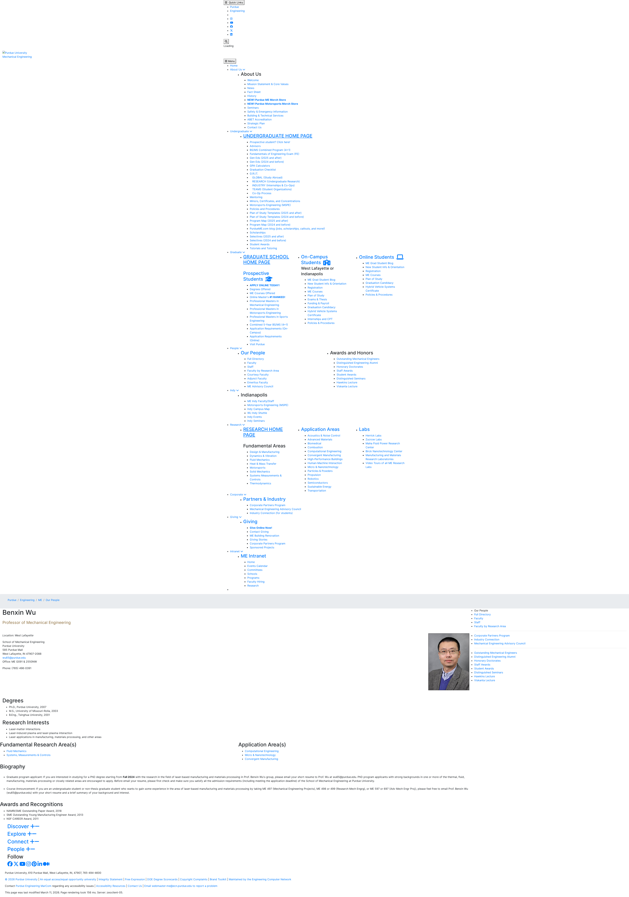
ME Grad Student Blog (321, 279)
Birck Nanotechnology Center (384, 451)
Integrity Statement (111, 879)
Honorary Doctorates (350, 366)
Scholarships (258, 232)
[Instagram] (231, 18)
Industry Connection (486, 639)
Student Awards (259, 244)
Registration (315, 287)
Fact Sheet (254, 92)
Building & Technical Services (265, 115)
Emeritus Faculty (257, 382)
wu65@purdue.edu (14, 657)
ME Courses (315, 291)
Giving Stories (258, 539)
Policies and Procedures (265, 209)
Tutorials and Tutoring (263, 248)
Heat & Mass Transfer (263, 463)
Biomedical (314, 443)
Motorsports (257, 467)
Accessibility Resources (110, 885)
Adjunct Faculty (257, 378)
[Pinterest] (34, 865)
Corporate (237, 494)
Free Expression (135, 879)
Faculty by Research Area (263, 370)
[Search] (226, 41)
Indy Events (254, 416)
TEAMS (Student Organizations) (271, 189)
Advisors (255, 146)
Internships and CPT (320, 319)
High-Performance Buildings (325, 459)
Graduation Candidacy (321, 307)
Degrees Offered (260, 289)
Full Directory (255, 358)
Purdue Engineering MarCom (33, 885)
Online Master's (267, 297)
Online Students (377, 257)
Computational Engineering (324, 451)
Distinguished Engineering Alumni (357, 362)
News (250, 88)
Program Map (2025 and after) (269, 220)
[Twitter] (231, 30)
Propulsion (314, 474)
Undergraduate (240, 131)
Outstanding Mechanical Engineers (358, 358)
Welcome (253, 80)
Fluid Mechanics (260, 459)
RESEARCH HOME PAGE (263, 432)
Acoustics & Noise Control (324, 435)
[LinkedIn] (231, 34)
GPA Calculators (260, 165)
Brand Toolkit (218, 879)
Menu (231, 61)
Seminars (253, 107)
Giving (234, 517)
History (251, 95)
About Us (236, 69)
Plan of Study (316, 295)
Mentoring (256, 197)
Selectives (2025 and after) (267, 236)
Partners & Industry (264, 499)
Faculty (251, 362)
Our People (253, 353)
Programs (253, 577)
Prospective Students (256, 276)
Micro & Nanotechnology (323, 467)
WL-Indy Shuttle (257, 413)
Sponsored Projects (262, 547)
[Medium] (46, 865)
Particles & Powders (320, 471)
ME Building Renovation (264, 535)
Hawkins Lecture (347, 382)
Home (234, 65)
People (234, 348)
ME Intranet (253, 556)
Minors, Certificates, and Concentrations (275, 201)
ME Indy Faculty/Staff (260, 401)
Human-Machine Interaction (325, 463)
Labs (364, 429)
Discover (18, 826)
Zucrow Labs (374, 439)
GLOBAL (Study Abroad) (266, 177)
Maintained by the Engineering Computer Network (260, 879)
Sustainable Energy (319, 486)
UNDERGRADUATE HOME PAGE (277, 136)
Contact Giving (259, 531)
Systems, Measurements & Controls (28, 755)
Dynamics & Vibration (263, 455)
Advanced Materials (320, 439)
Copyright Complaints (193, 879)
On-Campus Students (314, 259)
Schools (252, 573)
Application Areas (320, 429)
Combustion (315, 447)
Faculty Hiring (256, 581)
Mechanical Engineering (17, 56)
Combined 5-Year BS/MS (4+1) (269, 324)
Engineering (237, 10)
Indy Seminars (256, 420)
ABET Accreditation (259, 119)
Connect (18, 841)
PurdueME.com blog (287, 228)
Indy (233, 390)
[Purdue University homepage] (14, 52)
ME (40, 600)
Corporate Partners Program (267, 505)
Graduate (236, 252)
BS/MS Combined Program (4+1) (270, 150)
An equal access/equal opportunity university (68, 879)
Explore (17, 834)
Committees (254, 569)
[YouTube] (231, 22)
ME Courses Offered (262, 293)
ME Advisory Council (260, 386)
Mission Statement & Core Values (267, 84)
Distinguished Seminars (351, 378)
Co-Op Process (260, 193)
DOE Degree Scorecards (162, 879)
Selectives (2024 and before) (268, 240)
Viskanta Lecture (347, 386)
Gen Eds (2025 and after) (266, 157)
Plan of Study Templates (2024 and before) (277, 216)
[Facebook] (231, 26)
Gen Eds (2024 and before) (267, 161)
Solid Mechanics (260, 471)
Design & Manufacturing (264, 451)
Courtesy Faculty (258, 374)
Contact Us (254, 127)
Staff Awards (345, 370)
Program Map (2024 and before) (270, 224)
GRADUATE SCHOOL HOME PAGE (266, 259)
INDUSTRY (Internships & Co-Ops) (272, 185)
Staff (250, 366)
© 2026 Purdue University (21, 879)
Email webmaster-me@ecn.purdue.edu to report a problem (180, 885)
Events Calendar (257, 566)
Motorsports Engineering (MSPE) (270, 205)
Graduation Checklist (263, 169)
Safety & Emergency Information (267, 111)
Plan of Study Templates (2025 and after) (276, 212)
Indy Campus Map (258, 409)
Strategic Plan (256, 123)
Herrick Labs (373, 435)
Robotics (313, 478)
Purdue (234, 7)
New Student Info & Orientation (327, 283)
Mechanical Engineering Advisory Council (275, 509)
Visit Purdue (257, 344)
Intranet (235, 551)
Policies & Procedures (321, 323)
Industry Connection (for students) (271, 513)
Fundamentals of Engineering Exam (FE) (274, 153)
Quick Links (235, 2)
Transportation (317, 490)
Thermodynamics (260, 483)
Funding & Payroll (318, 303)
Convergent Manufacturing (324, 455)
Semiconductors (318, 482)
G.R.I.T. (254, 173)
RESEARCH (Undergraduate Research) (275, 181)
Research (236, 424)
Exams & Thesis (317, 299)
